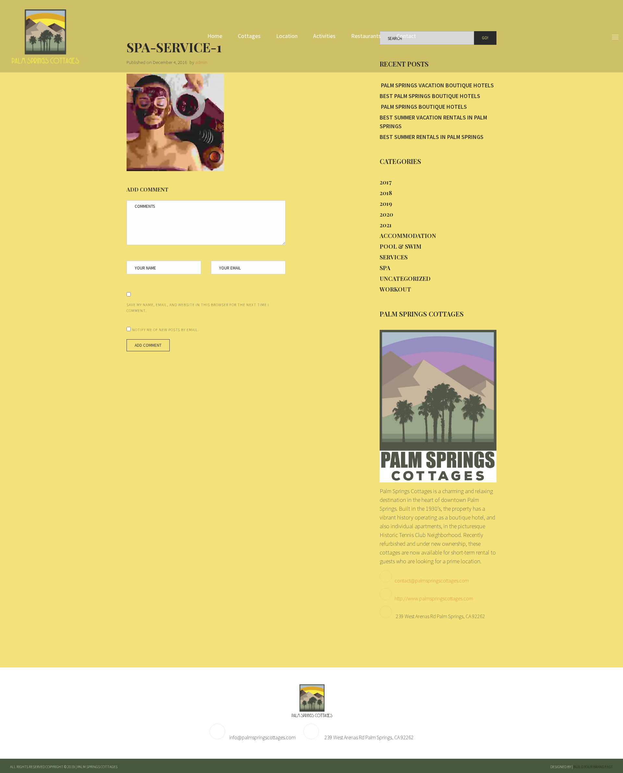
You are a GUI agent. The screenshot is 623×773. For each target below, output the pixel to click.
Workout (395, 289)
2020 (386, 214)
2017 (386, 182)
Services (394, 257)
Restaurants (366, 36)
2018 (386, 193)
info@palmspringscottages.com (262, 737)
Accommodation (408, 236)
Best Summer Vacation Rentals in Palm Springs (433, 122)
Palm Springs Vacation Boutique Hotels (437, 85)
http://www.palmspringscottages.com (434, 598)
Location (287, 36)
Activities (324, 36)
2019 (386, 203)
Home (214, 36)
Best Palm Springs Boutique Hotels (430, 96)
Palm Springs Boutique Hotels (423, 106)
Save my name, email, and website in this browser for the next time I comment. (198, 307)
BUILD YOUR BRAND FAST (593, 766)
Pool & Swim (400, 246)
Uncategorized (405, 278)
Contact (406, 36)
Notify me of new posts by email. (165, 329)
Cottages (249, 36)
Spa (385, 268)
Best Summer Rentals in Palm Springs (431, 137)
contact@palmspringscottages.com (432, 580)
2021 (386, 225)
